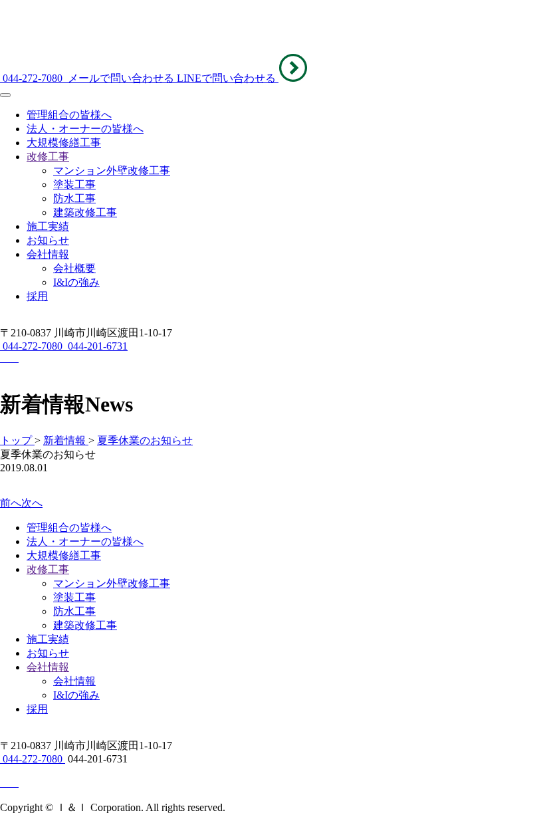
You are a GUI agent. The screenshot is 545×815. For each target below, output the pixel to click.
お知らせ (48, 240)
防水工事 (74, 198)
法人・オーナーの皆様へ (85, 128)
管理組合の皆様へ (69, 114)
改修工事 (48, 156)
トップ (17, 440)
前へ (10, 503)
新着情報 (65, 440)
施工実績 (48, 226)
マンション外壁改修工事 (111, 170)
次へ (32, 503)
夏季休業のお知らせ (145, 440)
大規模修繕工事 (64, 142)
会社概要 (74, 268)
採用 (37, 296)
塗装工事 (74, 184)
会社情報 (48, 254)
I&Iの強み (76, 282)
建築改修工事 (85, 212)
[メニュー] (5, 95)
